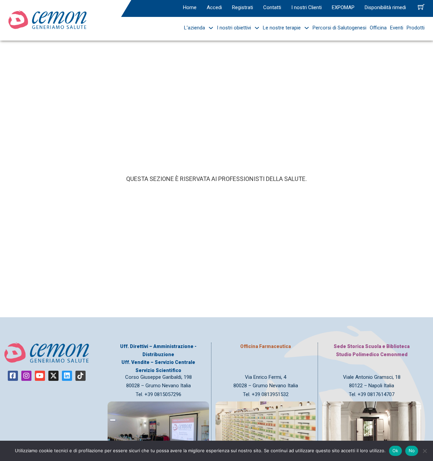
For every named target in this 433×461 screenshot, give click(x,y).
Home (190, 7)
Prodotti (416, 28)
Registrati (242, 7)
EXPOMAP (343, 7)
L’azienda (194, 28)
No (412, 450)
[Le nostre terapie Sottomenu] (305, 27)
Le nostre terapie (282, 28)
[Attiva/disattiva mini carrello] (421, 6)
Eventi (396, 28)
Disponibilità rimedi (385, 7)
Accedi (214, 7)
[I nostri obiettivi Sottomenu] (255, 27)
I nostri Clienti (306, 7)
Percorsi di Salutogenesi (339, 28)
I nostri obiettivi (234, 28)
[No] (424, 450)
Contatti (272, 7)
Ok (395, 450)
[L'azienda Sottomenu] (209, 27)
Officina (378, 28)
